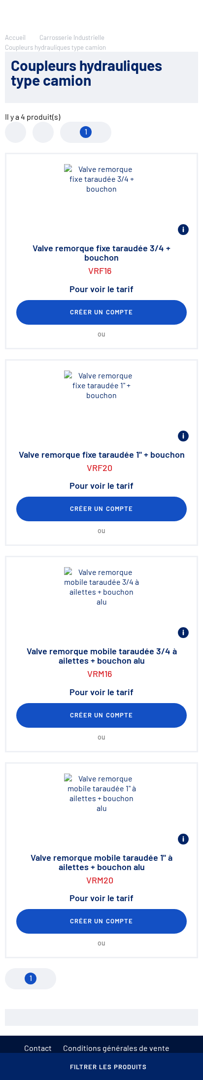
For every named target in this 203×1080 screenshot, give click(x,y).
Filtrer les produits (108, 1067)
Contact (38, 1047)
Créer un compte (101, 312)
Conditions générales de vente (116, 1047)
